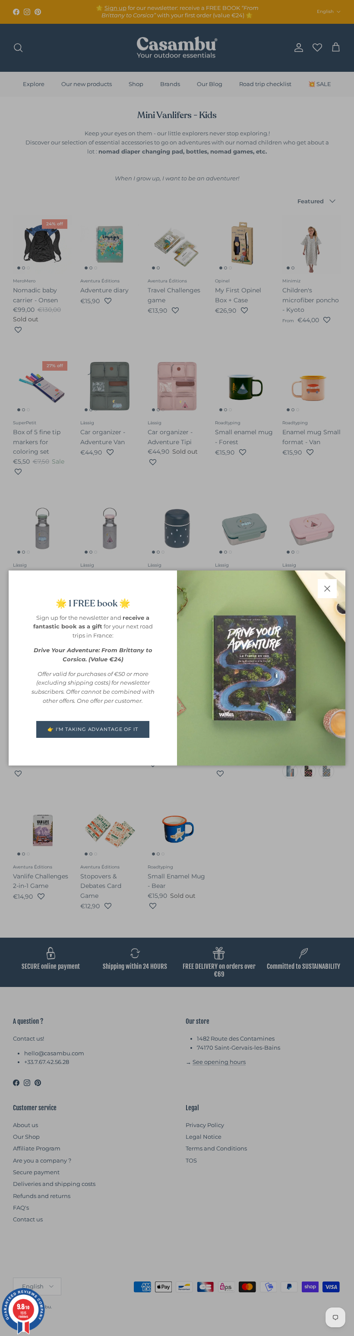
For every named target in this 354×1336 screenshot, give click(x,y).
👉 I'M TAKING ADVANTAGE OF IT (92, 729)
